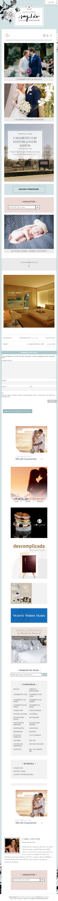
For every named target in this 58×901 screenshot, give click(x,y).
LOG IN (50, 2)
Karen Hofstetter (26, 897)
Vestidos (17, 749)
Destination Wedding (19, 723)
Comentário (7, 360)
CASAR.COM (18, 768)
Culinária (33, 714)
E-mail (4, 386)
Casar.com (18, 710)
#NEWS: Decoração (17, 411)
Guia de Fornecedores (23, 774)
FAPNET (46, 897)
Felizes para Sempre (34, 723)
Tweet (5, 344)
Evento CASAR (19, 771)
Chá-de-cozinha (20, 714)
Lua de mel (33, 728)
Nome (4, 380)
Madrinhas (18, 731)
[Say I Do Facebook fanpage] (51, 35)
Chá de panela (35, 710)
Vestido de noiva (36, 744)
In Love (51, 344)
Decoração (34, 717)
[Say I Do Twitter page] (47, 35)
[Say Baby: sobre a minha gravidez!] (29, 232)
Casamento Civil (20, 694)
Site (31, 386)
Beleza (16, 689)
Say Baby (17, 740)
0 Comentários (34, 344)
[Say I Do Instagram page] (44, 35)
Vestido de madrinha (18, 745)
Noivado (32, 731)
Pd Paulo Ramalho (17, 736)
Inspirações (19, 728)
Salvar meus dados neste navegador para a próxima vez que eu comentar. (28, 396)
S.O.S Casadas (35, 735)
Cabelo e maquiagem (34, 690)
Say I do (32, 740)
